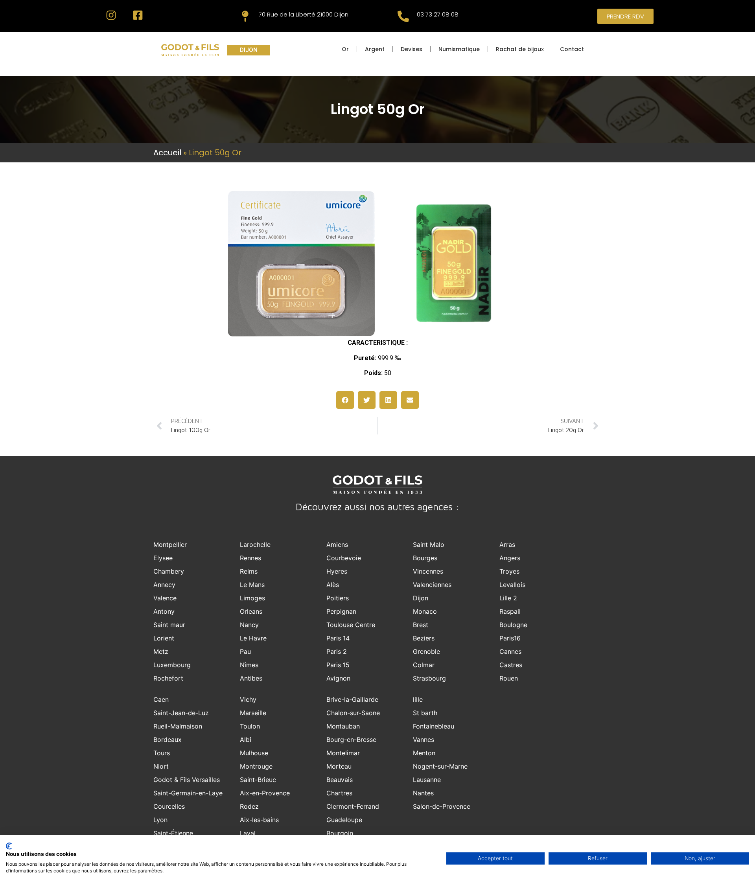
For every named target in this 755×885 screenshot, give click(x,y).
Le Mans (252, 585)
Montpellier (170, 544)
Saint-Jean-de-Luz (181, 713)
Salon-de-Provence (441, 806)
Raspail (510, 611)
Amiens (337, 544)
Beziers (424, 638)
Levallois (512, 585)
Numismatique (459, 49)
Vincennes (428, 571)
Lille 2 (508, 598)
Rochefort (168, 678)
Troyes (509, 571)
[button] (345, 400)
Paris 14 (338, 638)
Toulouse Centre (350, 625)
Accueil (167, 152)
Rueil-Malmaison (177, 726)
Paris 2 (336, 651)
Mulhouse (254, 753)
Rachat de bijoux (520, 49)
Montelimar (343, 753)
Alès (332, 585)
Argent (375, 49)
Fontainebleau (433, 726)
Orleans (251, 611)
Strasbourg (429, 678)
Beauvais (339, 780)
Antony (164, 611)
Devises (411, 49)
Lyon (160, 820)
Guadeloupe (344, 820)
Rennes (250, 558)
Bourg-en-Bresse (351, 739)
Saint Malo (428, 544)
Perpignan (341, 611)
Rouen (508, 678)
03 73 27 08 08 (438, 14)
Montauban (343, 726)
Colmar (424, 665)
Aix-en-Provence (265, 793)
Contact (572, 49)
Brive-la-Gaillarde (352, 699)
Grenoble (426, 651)
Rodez (249, 806)
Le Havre (253, 638)
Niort (161, 766)
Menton (424, 753)
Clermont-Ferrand (352, 806)
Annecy (164, 585)
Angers (509, 558)
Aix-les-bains (259, 820)
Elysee (163, 558)
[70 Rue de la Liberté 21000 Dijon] (245, 16)
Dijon (420, 598)
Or (345, 49)
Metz (160, 651)
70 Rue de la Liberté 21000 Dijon (303, 14)
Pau (245, 651)
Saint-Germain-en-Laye (188, 793)
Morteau (339, 766)
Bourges (425, 558)
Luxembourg (172, 665)
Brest (420, 625)
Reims (249, 571)
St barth (425, 713)
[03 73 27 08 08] (403, 16)
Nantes (423, 793)
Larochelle (255, 544)
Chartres (339, 793)
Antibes (251, 678)
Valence (165, 598)
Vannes (423, 739)
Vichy (248, 699)
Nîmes (249, 665)
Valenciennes (432, 585)
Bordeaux (167, 739)
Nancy (249, 625)
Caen (161, 699)
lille (418, 699)
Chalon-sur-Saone (353, 713)
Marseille (253, 713)
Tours (161, 753)
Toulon (250, 726)
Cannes (510, 651)
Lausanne (427, 780)
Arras (507, 544)
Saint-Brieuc (258, 780)
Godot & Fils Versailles (186, 780)
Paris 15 (338, 665)
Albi (245, 739)
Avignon (338, 678)
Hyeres (336, 571)
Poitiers (337, 598)
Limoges (252, 598)
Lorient (163, 638)
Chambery (168, 571)
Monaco (425, 611)
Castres (510, 665)
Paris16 (510, 638)
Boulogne (513, 625)
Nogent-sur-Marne (440, 766)
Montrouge (256, 766)
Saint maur (169, 625)
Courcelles (169, 806)
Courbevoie (343, 558)
